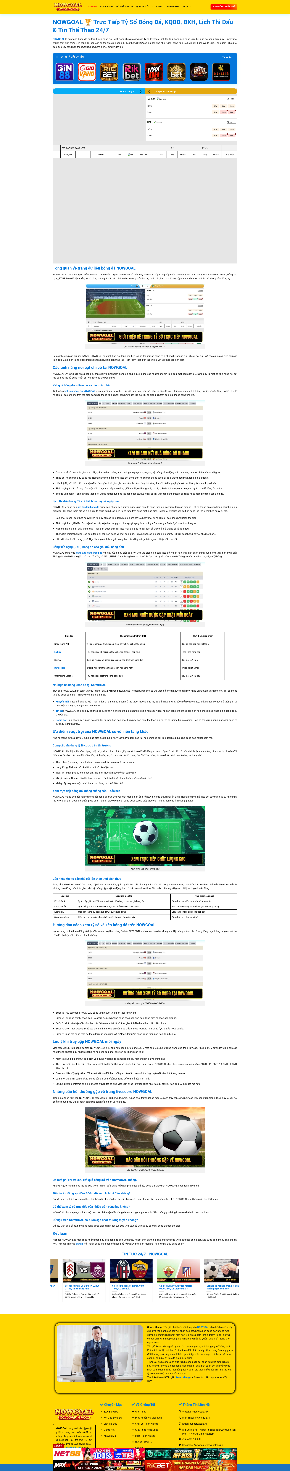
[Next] (240, 1273)
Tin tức (185, 7)
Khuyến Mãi (173, 7)
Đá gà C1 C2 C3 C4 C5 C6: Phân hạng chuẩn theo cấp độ (62, 1287)
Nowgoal (92, 7)
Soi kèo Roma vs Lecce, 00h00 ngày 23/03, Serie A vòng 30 (111, 1287)
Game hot (157, 7)
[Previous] (49, 1273)
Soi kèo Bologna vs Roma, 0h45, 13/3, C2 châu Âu (204, 1287)
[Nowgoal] (68, 7)
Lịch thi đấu (142, 7)
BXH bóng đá (106, 7)
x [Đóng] (58, 1446)
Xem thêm (227, 57)
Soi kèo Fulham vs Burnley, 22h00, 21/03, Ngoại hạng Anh (158, 1287)
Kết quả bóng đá (125, 7)
